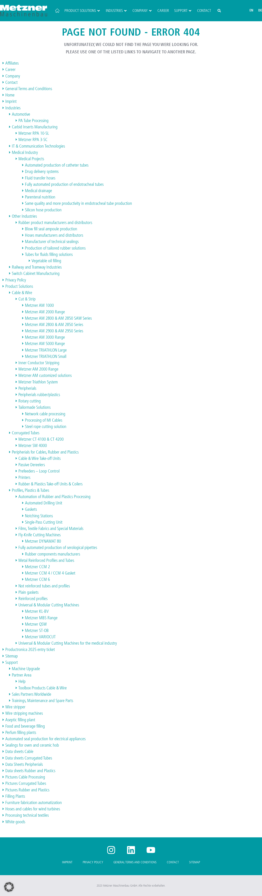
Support (180, 11)
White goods (15, 821)
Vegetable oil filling (46, 260)
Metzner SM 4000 (32, 445)
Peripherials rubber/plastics (39, 394)
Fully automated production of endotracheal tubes (64, 184)
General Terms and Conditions (28, 88)
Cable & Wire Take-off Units (39, 458)
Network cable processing (45, 413)
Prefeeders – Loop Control (39, 471)
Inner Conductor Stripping (38, 362)
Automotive (21, 114)
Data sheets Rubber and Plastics (30, 770)
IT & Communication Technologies (38, 146)
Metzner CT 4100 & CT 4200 (41, 439)
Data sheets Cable (19, 751)
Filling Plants (15, 796)
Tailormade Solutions (34, 407)
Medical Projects (31, 158)
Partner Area (21, 675)
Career (163, 11)
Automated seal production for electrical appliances (45, 738)
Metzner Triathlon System (38, 382)
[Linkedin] (131, 850)
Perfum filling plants (20, 732)
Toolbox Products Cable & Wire (42, 687)
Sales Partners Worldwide (31, 694)
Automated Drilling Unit (43, 503)
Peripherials (27, 388)
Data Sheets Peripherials (24, 764)
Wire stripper (15, 706)
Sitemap (11, 656)
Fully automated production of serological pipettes (57, 547)
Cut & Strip (27, 299)
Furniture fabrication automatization (33, 802)
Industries (114, 11)
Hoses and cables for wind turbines (32, 808)
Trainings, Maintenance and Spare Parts (42, 700)
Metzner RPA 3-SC (32, 139)
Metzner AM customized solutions (45, 375)
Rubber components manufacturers (52, 554)
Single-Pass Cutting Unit (43, 522)
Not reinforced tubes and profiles (44, 586)
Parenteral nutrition (40, 197)
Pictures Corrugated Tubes (25, 783)
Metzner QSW (36, 624)
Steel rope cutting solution (45, 426)
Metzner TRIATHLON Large (46, 350)
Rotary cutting (29, 401)
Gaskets (31, 509)
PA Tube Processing (33, 120)
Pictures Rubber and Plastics (27, 789)
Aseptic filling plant (20, 719)
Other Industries (24, 216)
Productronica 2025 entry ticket (30, 649)
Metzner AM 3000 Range (45, 337)
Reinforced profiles (32, 598)
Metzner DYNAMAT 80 (43, 541)
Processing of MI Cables (43, 420)
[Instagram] (111, 850)
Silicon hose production (43, 209)
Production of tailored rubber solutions (55, 248)
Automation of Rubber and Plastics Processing (54, 496)
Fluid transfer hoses (40, 178)
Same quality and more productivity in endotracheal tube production (78, 203)
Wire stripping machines (24, 713)
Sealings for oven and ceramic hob (32, 745)
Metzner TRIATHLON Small (45, 356)
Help (22, 681)
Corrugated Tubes (25, 432)
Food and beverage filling (25, 726)
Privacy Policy (15, 280)
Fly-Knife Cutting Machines (39, 534)
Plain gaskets (28, 592)
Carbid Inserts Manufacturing (35, 126)
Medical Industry (25, 152)
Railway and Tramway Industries (37, 267)
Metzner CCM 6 (37, 579)
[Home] (57, 11)
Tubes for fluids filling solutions (49, 254)
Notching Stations (39, 515)
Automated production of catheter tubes (56, 165)
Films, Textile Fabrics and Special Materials (50, 528)
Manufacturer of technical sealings (52, 241)
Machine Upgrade (26, 668)
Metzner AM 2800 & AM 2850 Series (54, 324)
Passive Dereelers (31, 464)
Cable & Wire (22, 292)
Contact (204, 11)
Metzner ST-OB (37, 630)
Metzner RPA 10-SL (33, 133)
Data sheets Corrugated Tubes (28, 758)
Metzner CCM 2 (37, 566)
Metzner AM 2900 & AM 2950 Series (54, 330)
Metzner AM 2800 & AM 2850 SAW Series (58, 318)
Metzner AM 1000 (39, 305)
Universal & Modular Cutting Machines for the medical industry (67, 643)
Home (10, 95)
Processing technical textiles (27, 815)
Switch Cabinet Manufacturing (36, 273)
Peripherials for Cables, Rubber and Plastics (45, 452)
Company (140, 11)
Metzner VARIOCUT (40, 636)
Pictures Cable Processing (25, 777)
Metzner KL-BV (37, 611)
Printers (24, 477)
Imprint (11, 101)
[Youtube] (150, 850)
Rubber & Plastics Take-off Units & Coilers (50, 484)
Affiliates (12, 63)
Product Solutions (80, 11)
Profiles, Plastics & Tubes (30, 490)
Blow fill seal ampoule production (51, 228)
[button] (219, 11)
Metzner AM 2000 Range (45, 311)
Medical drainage (38, 190)
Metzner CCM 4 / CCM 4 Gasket (50, 573)
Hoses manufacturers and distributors (54, 235)
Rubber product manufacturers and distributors (55, 222)
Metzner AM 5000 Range (45, 343)
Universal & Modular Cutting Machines (48, 605)
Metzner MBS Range (41, 617)
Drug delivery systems (42, 171)
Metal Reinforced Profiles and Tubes (46, 560)
